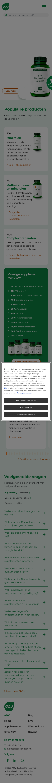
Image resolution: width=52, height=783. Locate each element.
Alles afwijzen (26, 407)
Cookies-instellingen (26, 414)
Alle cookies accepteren (26, 400)
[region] (26, 391)
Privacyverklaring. (24, 393)
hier (5, 388)
